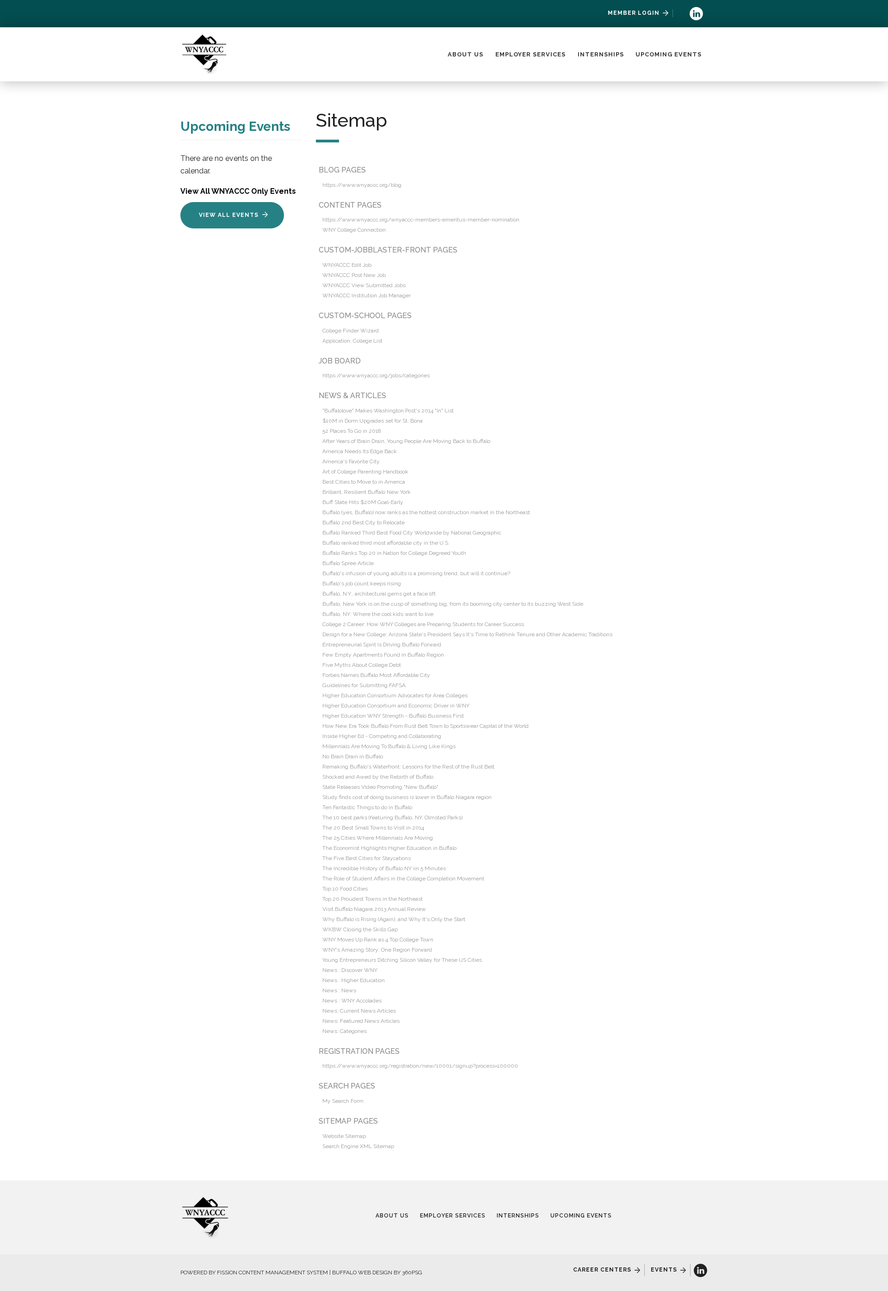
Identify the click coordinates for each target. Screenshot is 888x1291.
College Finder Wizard (350, 330)
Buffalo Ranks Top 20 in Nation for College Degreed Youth (394, 553)
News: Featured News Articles (361, 1021)
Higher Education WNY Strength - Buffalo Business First (393, 716)
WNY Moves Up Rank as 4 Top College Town (377, 939)
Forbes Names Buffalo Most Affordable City (376, 675)
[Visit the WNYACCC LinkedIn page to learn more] (696, 13)
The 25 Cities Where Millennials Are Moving (377, 838)
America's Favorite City (351, 461)
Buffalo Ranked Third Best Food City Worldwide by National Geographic (411, 532)
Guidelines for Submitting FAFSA (364, 685)
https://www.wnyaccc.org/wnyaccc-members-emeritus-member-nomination (420, 219)
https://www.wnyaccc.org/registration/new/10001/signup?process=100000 (420, 1066)
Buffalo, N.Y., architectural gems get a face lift (379, 593)
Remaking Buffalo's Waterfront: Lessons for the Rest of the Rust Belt (408, 766)
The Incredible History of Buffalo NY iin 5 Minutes (384, 868)
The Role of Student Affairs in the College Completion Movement (403, 878)
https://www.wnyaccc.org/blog (361, 185)
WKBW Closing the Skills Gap (360, 929)
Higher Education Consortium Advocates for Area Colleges (395, 695)
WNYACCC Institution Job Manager (366, 295)
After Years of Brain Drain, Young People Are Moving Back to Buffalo (406, 441)
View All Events (229, 215)
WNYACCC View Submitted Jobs (364, 285)
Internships (601, 54)
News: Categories (344, 1031)
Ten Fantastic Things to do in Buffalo (367, 807)
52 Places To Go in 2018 (351, 431)
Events (664, 1269)
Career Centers (602, 1269)
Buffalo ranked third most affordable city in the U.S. (386, 543)
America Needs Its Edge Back (359, 451)
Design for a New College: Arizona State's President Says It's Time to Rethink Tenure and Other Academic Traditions (467, 634)
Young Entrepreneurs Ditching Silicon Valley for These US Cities (402, 960)
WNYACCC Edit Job (346, 265)
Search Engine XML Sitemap (358, 1146)
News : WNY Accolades (352, 1000)
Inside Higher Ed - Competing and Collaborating (381, 736)
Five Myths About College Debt (361, 665)
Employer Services (530, 54)
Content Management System (283, 1272)
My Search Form (343, 1101)
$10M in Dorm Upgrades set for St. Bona (372, 421)
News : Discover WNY (349, 970)
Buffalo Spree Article (348, 563)
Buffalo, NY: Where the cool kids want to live (377, 614)
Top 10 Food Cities (345, 888)
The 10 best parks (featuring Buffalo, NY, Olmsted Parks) (392, 817)
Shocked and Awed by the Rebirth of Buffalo (377, 777)
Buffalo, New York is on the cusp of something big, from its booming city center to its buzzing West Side (452, 604)
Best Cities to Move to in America (363, 482)
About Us (465, 54)
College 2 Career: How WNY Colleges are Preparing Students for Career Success (423, 624)
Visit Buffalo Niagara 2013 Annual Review (374, 909)
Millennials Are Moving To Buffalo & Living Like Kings (389, 746)
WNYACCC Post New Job (354, 275)
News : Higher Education (353, 980)
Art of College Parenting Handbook (365, 471)
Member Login (634, 13)
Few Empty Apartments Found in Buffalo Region (383, 655)
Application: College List (352, 341)
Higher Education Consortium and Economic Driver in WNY (395, 705)
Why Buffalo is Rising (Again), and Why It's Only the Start (393, 919)
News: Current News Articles (359, 1011)
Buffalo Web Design (362, 1272)
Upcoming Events (668, 54)
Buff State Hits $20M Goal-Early (362, 502)
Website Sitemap (344, 1136)
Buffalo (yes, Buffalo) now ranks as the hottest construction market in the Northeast (426, 512)
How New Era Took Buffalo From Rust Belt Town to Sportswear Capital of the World (425, 726)
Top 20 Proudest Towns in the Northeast (372, 899)
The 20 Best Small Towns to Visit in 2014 (373, 827)
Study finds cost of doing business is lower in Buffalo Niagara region (407, 797)
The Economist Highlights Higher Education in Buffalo (389, 848)
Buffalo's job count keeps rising (361, 583)
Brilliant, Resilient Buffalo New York (366, 492)
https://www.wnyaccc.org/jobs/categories (376, 375)
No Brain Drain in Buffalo (352, 756)
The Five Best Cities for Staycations (366, 858)
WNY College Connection (354, 230)
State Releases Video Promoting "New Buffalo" (380, 787)
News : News (339, 990)
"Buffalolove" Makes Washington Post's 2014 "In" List (388, 410)
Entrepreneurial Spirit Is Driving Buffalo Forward (381, 644)
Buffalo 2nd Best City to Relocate (363, 522)
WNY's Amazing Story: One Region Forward (377, 950)
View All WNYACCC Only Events (238, 191)
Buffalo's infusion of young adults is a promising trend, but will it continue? (416, 573)
